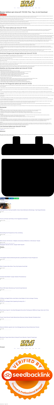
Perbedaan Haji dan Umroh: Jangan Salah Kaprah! (12, 244)
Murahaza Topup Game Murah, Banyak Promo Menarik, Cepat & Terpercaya (18, 337)
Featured (18, 7)
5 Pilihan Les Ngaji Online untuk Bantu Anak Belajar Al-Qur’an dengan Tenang (19, 298)
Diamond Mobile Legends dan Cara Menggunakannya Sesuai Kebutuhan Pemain (19, 327)
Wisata (30, 7)
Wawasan (22, 7)
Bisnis (36, 7)
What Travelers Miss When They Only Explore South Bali (13, 266)
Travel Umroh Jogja (4, 201)
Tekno (15, 7)
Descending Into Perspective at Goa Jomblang (11, 232)
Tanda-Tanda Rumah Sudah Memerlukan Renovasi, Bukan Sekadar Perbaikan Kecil (20, 317)
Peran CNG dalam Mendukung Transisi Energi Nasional (13, 288)
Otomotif (26, 7)
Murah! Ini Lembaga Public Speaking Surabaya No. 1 (12, 301)
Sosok (39, 7)
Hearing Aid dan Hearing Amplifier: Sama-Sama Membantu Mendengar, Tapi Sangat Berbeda (22, 210)
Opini (33, 7)
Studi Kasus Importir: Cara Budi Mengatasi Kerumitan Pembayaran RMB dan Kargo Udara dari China (24, 310)
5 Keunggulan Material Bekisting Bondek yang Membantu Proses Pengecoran (19, 257)
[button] (1, 15)
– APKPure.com (2, 129)
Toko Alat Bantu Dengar (4, 200)
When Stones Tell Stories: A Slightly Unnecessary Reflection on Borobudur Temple (20, 240)
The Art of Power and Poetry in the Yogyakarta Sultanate (14, 218)
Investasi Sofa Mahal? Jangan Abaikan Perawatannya (13, 276)
